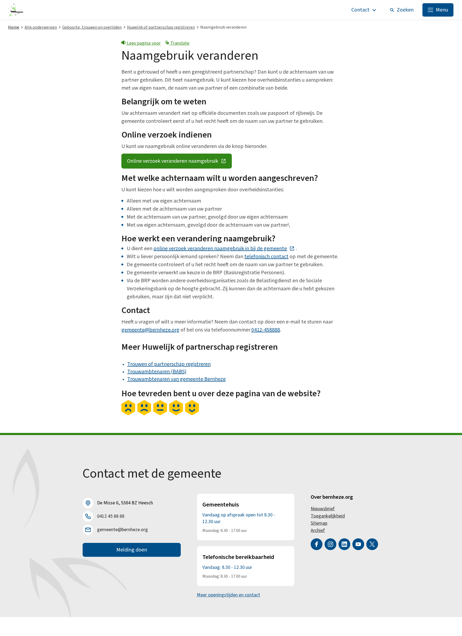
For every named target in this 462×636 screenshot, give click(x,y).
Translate (179, 43)
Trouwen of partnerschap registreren (169, 364)
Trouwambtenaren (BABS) (156, 371)
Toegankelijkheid (328, 516)
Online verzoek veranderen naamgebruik (179, 162)
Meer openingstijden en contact (228, 595)
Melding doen (131, 550)
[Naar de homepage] (15, 9)
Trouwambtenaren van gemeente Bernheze (176, 379)
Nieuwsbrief (323, 508)
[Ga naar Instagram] (330, 544)
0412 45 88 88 (110, 516)
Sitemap (319, 523)
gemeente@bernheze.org (150, 330)
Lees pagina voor (143, 43)
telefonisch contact (266, 256)
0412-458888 (265, 330)
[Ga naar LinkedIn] (344, 544)
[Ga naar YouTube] (358, 544)
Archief (318, 530)
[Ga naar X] (372, 544)
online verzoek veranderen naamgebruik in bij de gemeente (224, 248)
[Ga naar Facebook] (316, 544)
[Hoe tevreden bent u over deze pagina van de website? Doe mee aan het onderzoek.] (160, 414)
